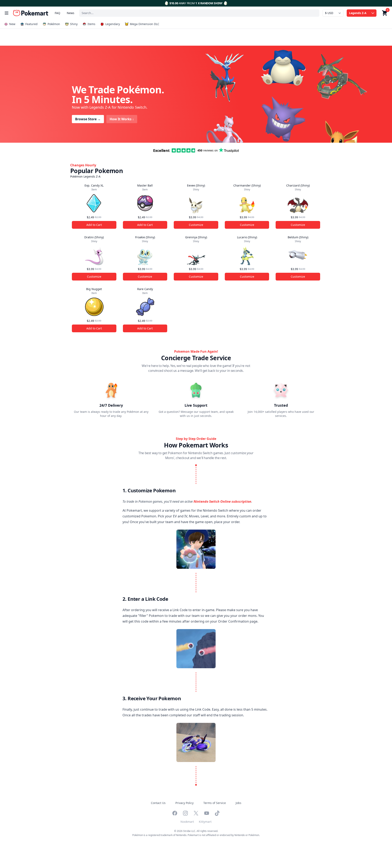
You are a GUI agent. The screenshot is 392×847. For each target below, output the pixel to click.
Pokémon (54, 24)
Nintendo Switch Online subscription (222, 501)
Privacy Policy (184, 803)
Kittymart (205, 822)
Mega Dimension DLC (144, 24)
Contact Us (158, 803)
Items (91, 24)
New (12, 24)
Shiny (74, 24)
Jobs (238, 803)
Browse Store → (88, 119)
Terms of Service (214, 803)
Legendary (112, 24)
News (70, 13)
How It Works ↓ (122, 119)
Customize (196, 225)
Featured (31, 24)
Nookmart (187, 822)
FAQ (57, 13)
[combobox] (199, 13)
